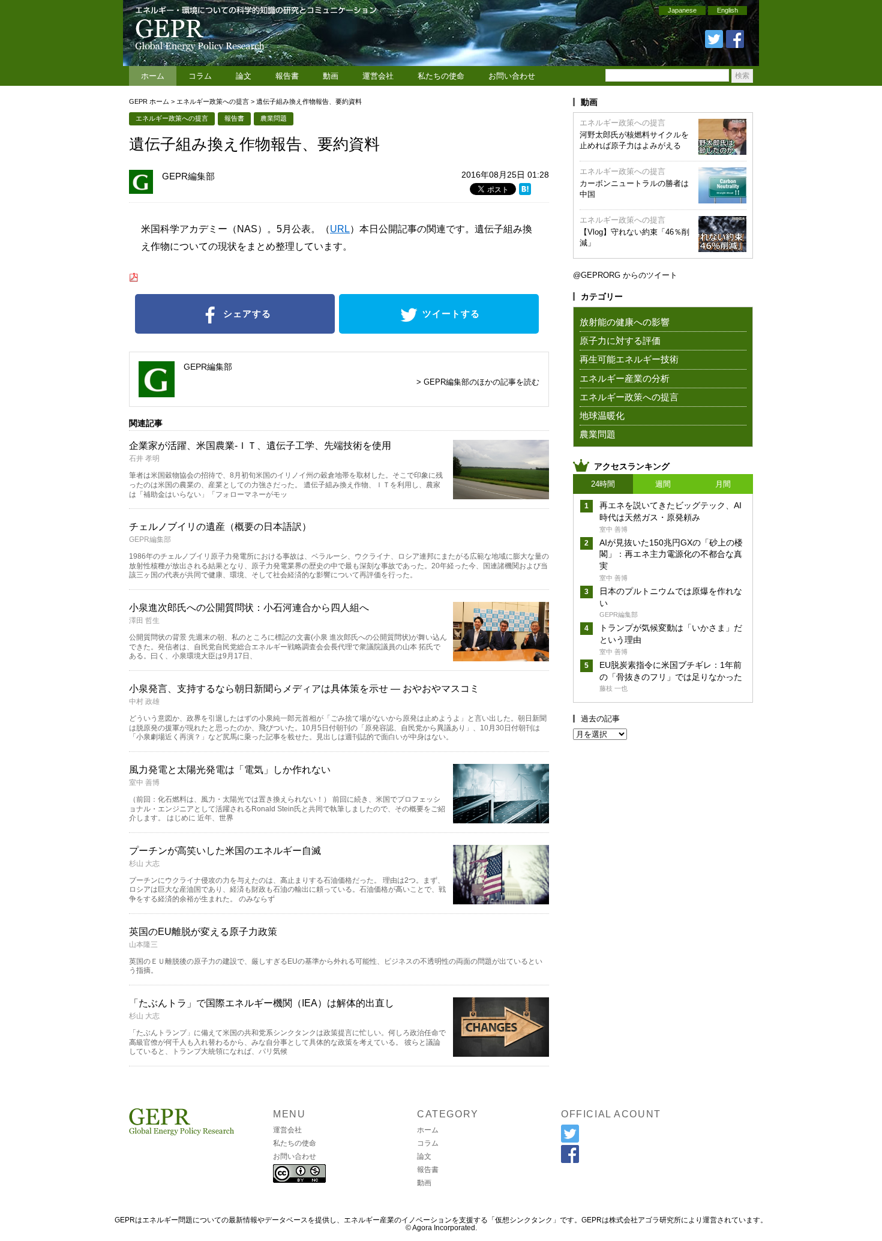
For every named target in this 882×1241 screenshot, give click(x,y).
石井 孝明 (144, 458)
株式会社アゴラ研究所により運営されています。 (688, 1220)
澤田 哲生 (144, 620)
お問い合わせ (511, 75)
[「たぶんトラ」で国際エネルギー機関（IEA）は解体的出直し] (501, 1052)
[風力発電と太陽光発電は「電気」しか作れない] (501, 819)
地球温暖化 (602, 415)
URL (340, 229)
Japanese (682, 10)
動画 (330, 75)
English (727, 10)
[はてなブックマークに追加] (525, 191)
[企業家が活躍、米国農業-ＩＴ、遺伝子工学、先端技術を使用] (501, 495)
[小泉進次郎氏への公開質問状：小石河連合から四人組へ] (501, 657)
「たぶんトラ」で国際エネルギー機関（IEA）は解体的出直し (261, 1003)
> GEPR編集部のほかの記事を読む (477, 381)
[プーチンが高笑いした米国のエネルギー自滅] (501, 900)
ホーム (152, 75)
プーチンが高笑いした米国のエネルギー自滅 (225, 851)
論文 (243, 75)
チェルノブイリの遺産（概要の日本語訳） (220, 526)
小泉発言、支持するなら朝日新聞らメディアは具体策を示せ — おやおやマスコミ (304, 689)
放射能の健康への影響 (625, 322)
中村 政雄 (144, 701)
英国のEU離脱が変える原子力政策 (203, 932)
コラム (200, 75)
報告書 (287, 75)
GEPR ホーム (149, 101)
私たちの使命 (441, 75)
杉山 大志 (144, 863)
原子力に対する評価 (620, 340)
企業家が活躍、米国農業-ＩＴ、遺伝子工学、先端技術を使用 (260, 445)
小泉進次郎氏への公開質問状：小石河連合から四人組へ (249, 607)
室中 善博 (144, 782)
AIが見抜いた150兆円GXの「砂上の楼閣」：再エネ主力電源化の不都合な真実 (671, 554)
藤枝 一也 (613, 688)
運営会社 (378, 75)
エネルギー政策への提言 (212, 101)
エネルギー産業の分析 (625, 378)
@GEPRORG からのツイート (625, 275)
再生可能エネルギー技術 (629, 359)
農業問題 (273, 118)
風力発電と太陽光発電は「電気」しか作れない (230, 770)
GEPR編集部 (188, 176)
